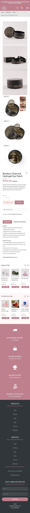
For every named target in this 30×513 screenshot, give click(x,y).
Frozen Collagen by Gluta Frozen (25, 310)
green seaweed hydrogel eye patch (15, 279)
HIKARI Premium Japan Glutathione (5, 310)
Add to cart (9, 202)
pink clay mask (24, 278)
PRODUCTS (8, 12)
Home (2, 12)
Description (7, 222)
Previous (25, 265)
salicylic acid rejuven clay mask (4, 279)
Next (28, 265)
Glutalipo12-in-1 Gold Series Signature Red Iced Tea (15, 310)
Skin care (20, 214)
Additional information (20, 222)
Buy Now (19, 202)
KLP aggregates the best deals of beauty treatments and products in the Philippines (15, 2)
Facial (14, 12)
